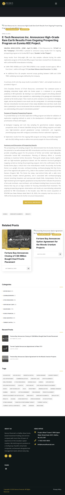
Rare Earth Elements (16, 214)
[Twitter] (10, 456)
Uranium (31, 405)
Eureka (5, 214)
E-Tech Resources (12, 29)
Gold (24, 388)
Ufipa (24, 405)
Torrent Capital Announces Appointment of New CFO (26, 346)
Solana (13, 399)
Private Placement (48, 392)
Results (28, 214)
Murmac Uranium (56, 388)
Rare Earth (30, 395)
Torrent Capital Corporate (11, 405)
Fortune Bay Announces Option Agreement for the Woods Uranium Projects (48, 243)
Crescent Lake (35, 378)
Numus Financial (8, 313)
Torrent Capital (8, 322)
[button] (6, 468)
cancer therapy (53, 375)
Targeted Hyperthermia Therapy (24, 402)
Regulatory (55, 395)
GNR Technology (15, 388)
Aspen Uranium (41, 375)
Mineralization (43, 388)
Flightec (20, 385)
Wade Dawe (40, 405)
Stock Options (47, 399)
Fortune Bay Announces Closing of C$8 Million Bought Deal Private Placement (16, 257)
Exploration (49, 382)
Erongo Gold (32, 382)
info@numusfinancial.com (46, 444)
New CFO (13, 392)
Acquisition (6, 375)
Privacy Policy (57, 489)
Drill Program (7, 382)
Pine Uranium (36, 392)
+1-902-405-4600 (44, 441)
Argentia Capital (29, 375)
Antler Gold (7, 291)
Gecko (5, 388)
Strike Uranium (7, 402)
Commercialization (22, 378)
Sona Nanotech (8, 318)
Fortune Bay (30, 385)
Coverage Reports (8, 295)
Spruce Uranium (35, 399)
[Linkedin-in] (6, 456)
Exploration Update (9, 385)
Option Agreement (23, 392)
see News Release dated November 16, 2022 (42, 69)
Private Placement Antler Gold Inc (13, 395)
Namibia (5, 392)
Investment (32, 388)
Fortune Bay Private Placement (46, 385)
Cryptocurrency (47, 378)
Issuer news (25, 29)
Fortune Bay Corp (12, 248)
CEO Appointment (8, 378)
